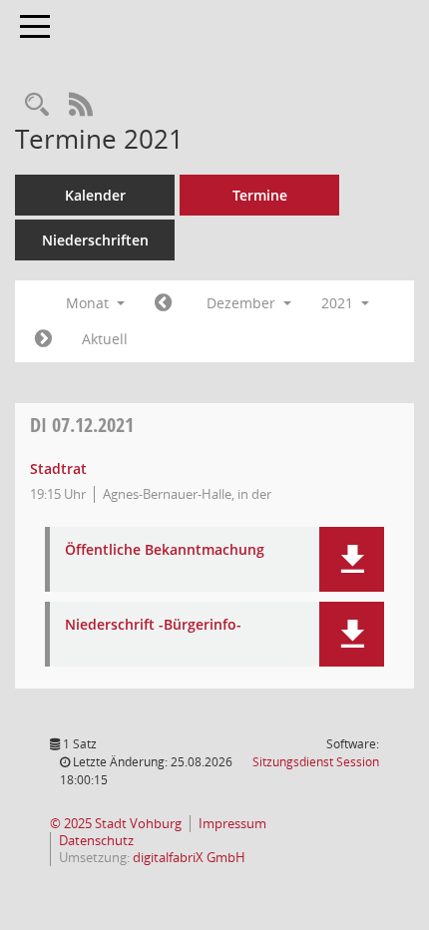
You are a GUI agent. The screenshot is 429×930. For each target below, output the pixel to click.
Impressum (232, 823)
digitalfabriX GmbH (189, 857)
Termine (259, 195)
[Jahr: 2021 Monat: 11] (163, 303)
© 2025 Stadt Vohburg (116, 823)
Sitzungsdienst (315, 761)
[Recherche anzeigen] (37, 105)
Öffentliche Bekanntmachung (164, 550)
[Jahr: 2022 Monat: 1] (43, 339)
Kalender (95, 195)
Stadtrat (58, 468)
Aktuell (105, 338)
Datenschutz (96, 840)
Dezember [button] (243, 302)
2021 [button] (339, 302)
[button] (351, 559)
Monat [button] (89, 302)
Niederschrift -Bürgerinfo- (153, 625)
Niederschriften (95, 240)
